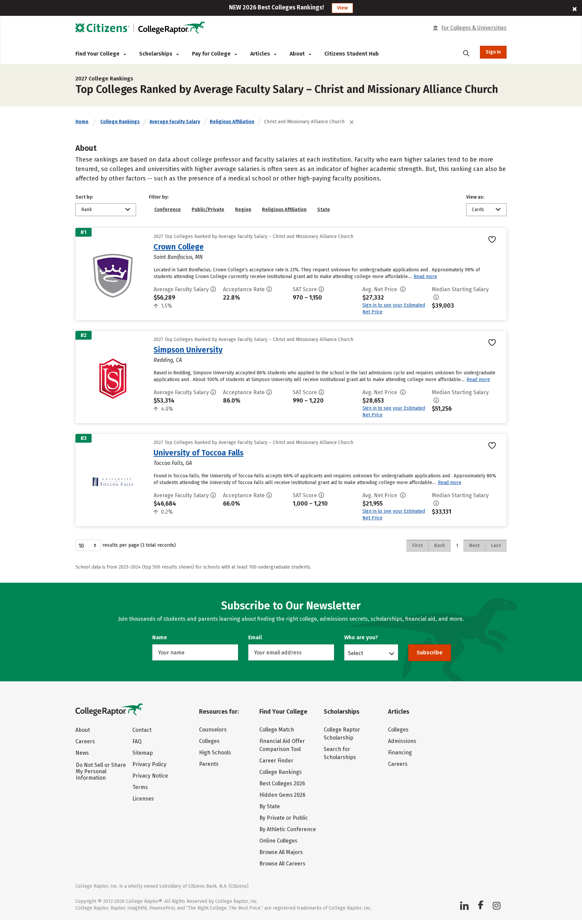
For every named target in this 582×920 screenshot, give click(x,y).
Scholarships (156, 53)
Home (82, 122)
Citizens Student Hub (351, 53)
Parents (209, 764)
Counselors (213, 729)
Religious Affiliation (232, 122)
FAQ (136, 741)
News (82, 753)
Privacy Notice (150, 776)
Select (355, 653)
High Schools (215, 752)
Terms (140, 787)
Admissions (402, 741)
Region (243, 209)
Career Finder (276, 760)
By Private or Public (283, 818)
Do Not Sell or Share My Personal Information (101, 771)
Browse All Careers (282, 863)
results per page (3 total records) (139, 545)
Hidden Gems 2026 (282, 795)
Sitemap (142, 753)
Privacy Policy (149, 764)
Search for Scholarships (340, 753)
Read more (425, 276)
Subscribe (430, 652)
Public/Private (208, 209)
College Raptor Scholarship (342, 733)
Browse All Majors (281, 852)
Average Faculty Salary (175, 122)
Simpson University (188, 349)
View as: (475, 197)
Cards (478, 209)
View (342, 8)
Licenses (143, 798)
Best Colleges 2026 (282, 783)
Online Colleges (278, 841)
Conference (167, 209)
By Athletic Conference (287, 829)
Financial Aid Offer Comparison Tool (282, 745)
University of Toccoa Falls (199, 452)
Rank (86, 209)
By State (269, 806)
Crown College (179, 246)
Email (255, 637)
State (323, 209)
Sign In (493, 52)
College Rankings (120, 122)
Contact (142, 730)
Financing (400, 752)
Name (159, 637)
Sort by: (84, 197)
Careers (85, 741)
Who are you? (361, 637)
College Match (276, 729)
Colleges (209, 741)
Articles (260, 53)
